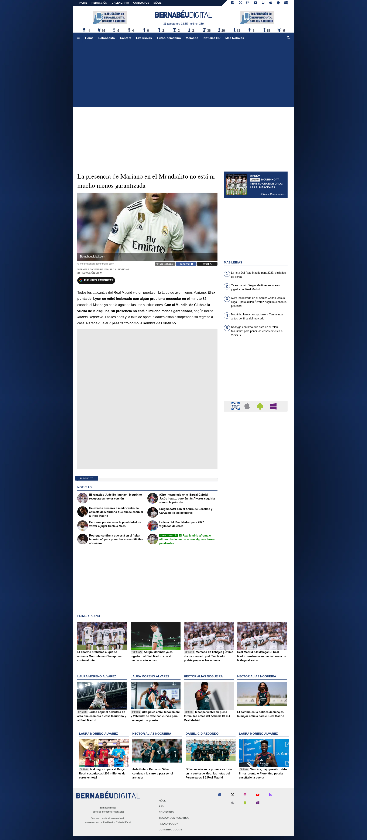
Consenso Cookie (170, 829)
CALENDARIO (120, 2)
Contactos (166, 812)
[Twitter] (240, 3)
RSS (161, 806)
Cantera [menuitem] (125, 38)
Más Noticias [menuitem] (234, 38)
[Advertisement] (183, 75)
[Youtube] (255, 3)
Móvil (162, 800)
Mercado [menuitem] (192, 38)
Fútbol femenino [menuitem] (169, 38)
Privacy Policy (168, 824)
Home (83, 2)
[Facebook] (233, 3)
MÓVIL (157, 2)
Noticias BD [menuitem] (211, 38)
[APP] (236, 406)
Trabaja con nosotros (174, 818)
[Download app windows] (286, 3)
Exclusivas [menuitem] (144, 38)
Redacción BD (90, 273)
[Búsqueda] (288, 38)
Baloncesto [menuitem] (106, 38)
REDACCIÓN (99, 2)
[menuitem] (78, 38)
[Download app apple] (271, 3)
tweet (206, 264)
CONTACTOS (141, 2)
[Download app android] (278, 3)
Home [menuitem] (89, 38)
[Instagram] (248, 3)
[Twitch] (263, 3)
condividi (185, 264)
